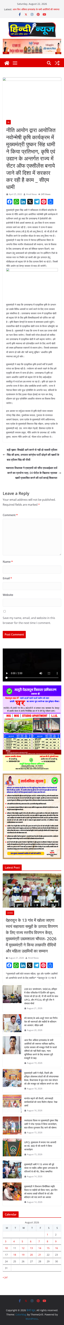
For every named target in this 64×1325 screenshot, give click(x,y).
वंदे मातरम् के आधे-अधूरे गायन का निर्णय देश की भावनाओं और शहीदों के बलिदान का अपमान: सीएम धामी (41, 1021)
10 (6, 1248)
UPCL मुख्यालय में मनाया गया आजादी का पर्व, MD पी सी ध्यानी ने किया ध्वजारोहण (40, 1146)
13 (31, 1248)
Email (7, 578)
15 (48, 1248)
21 (39, 1254)
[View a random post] (57, 63)
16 (56, 1248)
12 (23, 1248)
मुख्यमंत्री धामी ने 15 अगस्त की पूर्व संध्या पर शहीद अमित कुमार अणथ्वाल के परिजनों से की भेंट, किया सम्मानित (41, 1168)
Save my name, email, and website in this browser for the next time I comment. (29, 620)
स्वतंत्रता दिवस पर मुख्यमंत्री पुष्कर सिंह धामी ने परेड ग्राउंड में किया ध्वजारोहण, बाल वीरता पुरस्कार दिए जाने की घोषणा (41, 1124)
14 (39, 1248)
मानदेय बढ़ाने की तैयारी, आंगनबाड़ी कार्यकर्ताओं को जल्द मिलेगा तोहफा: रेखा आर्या (40, 1102)
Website (8, 595)
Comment (10, 515)
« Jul (5, 1277)
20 (31, 1254)
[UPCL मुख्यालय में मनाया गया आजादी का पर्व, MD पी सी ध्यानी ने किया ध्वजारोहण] (12, 1148)
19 (23, 1254)
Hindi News (31, 194)
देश (8, 122)
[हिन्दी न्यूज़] (7, 63)
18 (14, 1254)
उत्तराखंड (10, 913)
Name (8, 562)
